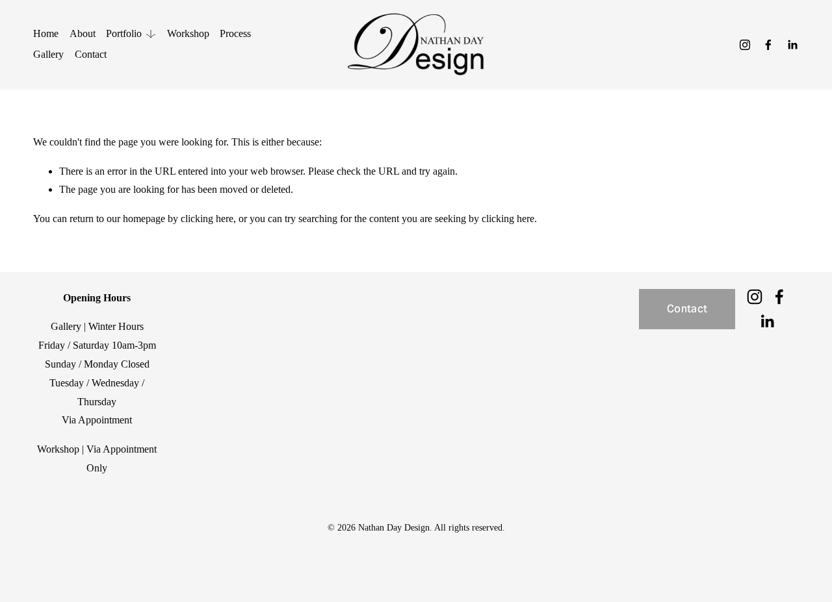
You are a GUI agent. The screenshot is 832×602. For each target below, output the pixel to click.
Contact (91, 54)
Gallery (48, 54)
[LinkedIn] (792, 44)
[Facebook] (768, 44)
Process (235, 33)
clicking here (207, 218)
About (83, 33)
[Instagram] (744, 44)
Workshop (188, 33)
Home (45, 33)
